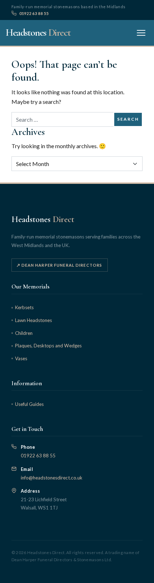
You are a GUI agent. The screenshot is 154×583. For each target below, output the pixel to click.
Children (24, 333)
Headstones (38, 32)
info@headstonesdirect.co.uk (51, 478)
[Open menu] (141, 33)
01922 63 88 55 (33, 13)
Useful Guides (29, 404)
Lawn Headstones (33, 320)
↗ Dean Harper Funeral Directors (59, 265)
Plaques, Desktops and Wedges (48, 345)
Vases (21, 358)
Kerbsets (24, 307)
